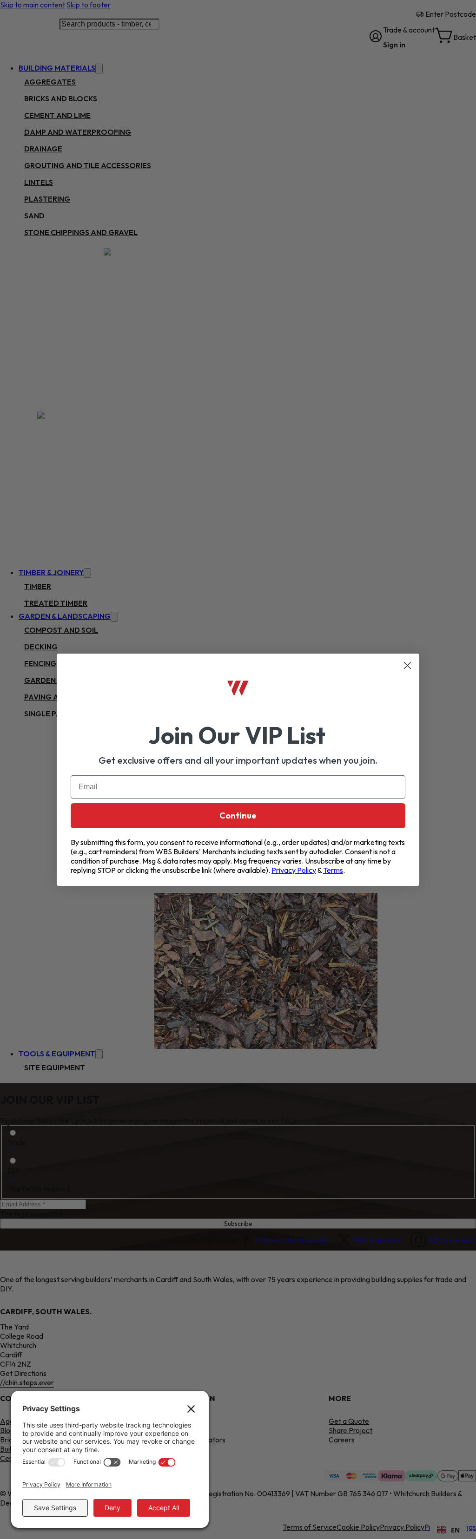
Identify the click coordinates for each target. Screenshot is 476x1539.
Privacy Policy (293, 870)
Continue (238, 815)
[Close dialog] (407, 665)
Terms (333, 870)
